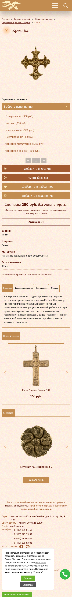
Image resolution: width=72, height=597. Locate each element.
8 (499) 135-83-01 (23, 542)
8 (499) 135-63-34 (23, 538)
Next (67, 372)
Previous (5, 372)
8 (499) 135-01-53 (23, 529)
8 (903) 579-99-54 (23, 534)
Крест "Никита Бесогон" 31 (36, 390)
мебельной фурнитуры (16, 505)
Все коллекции (36, 479)
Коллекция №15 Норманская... (36, 466)
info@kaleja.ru (17, 526)
